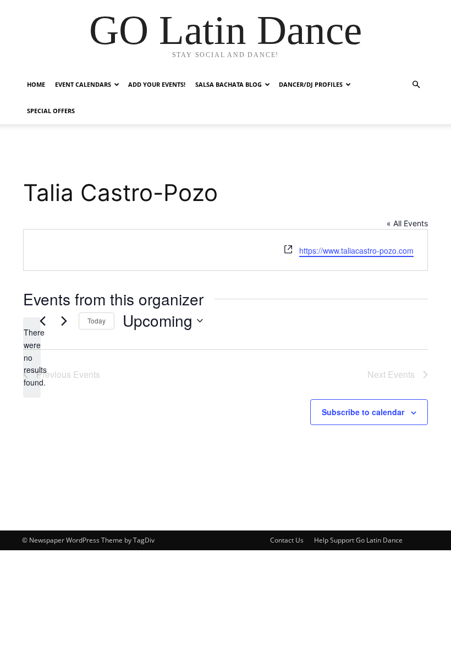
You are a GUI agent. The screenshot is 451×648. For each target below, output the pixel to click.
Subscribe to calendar (363, 411)
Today (96, 320)
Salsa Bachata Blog (228, 84)
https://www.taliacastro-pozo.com (356, 250)
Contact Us (287, 540)
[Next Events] (63, 320)
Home (36, 84)
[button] (416, 85)
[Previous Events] (42, 320)
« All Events (407, 223)
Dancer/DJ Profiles (311, 84)
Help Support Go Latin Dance (358, 540)
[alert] (32, 357)
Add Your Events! (156, 84)
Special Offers (51, 111)
